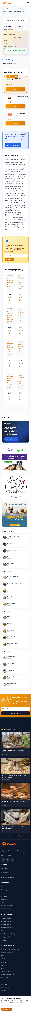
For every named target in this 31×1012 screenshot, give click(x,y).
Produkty (9, 9)
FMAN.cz (4, 965)
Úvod (3, 9)
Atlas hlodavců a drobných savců (10, 934)
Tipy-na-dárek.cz (6, 971)
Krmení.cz (18, 78)
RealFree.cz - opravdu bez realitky (11, 949)
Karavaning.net (5, 987)
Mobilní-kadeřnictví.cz (7, 974)
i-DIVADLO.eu (5, 959)
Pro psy (16, 9)
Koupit (17, 89)
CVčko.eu (4, 990)
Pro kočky (4, 890)
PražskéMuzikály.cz (6, 952)
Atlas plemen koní (6, 924)
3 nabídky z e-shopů (12, 41)
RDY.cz (3, 956)
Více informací (19, 1002)
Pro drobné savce (6, 893)
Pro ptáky (4, 896)
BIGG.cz (3, 962)
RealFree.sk (4, 978)
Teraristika (4, 902)
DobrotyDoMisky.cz (21, 96)
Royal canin (10, 29)
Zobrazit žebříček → (13, 145)
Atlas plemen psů (6, 918)
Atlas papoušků (5, 937)
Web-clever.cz (5, 981)
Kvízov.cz (4, 984)
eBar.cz (3, 968)
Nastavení (5, 1006)
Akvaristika (4, 899)
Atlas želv (4, 940)
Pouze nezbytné (15, 1006)
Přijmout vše (6, 1009)
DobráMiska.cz (20, 113)
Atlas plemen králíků (7, 927)
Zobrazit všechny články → (15, 835)
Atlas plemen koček (6, 921)
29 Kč (15, 34)
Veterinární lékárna (6, 909)
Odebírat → (9, 259)
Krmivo (22, 9)
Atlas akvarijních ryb (6, 931)
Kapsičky (4, 11)
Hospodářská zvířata (7, 905)
